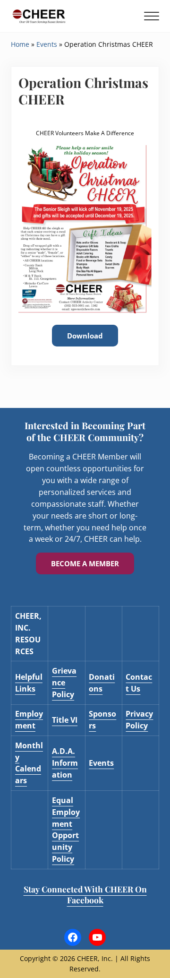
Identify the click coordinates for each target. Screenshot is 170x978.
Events (46, 44)
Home (20, 44)
